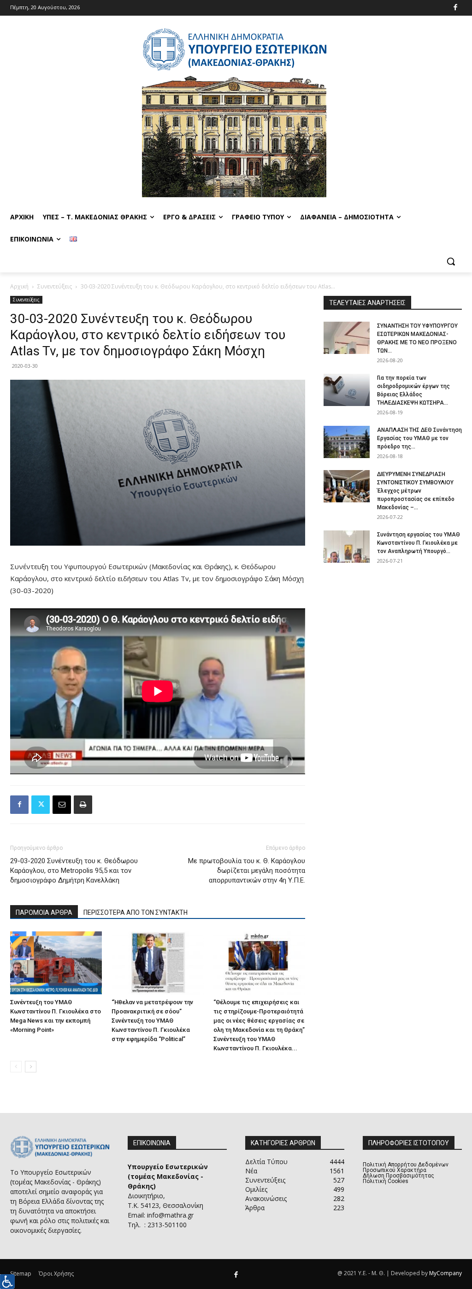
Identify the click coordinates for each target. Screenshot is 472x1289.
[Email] (62, 804)
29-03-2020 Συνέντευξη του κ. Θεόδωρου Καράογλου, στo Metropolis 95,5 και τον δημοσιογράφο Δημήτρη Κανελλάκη (74, 870)
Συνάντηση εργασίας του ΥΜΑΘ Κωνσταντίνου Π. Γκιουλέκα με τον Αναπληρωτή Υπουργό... (418, 542)
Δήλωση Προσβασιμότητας (398, 1175)
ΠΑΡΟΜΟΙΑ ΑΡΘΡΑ (44, 912)
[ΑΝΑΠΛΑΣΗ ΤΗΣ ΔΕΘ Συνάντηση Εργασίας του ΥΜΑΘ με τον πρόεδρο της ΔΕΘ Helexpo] (347, 442)
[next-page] (30, 1066)
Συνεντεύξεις (54, 286)
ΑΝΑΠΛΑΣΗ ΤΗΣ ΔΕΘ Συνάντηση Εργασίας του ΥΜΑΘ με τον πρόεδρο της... (419, 438)
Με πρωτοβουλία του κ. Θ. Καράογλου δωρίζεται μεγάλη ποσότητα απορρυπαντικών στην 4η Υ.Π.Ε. (246, 870)
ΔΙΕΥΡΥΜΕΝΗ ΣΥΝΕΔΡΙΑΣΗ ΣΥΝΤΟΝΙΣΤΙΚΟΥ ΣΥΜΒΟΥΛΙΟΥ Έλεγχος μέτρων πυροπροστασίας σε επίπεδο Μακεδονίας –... (415, 491)
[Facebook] (455, 8)
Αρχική (19, 286)
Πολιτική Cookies (385, 1181)
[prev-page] (16, 1066)
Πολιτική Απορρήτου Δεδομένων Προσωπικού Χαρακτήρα (405, 1167)
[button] (451, 261)
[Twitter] (40, 804)
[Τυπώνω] (83, 804)
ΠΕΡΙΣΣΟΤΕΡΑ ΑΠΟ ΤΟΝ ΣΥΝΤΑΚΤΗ (135, 912)
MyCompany (445, 1273)
